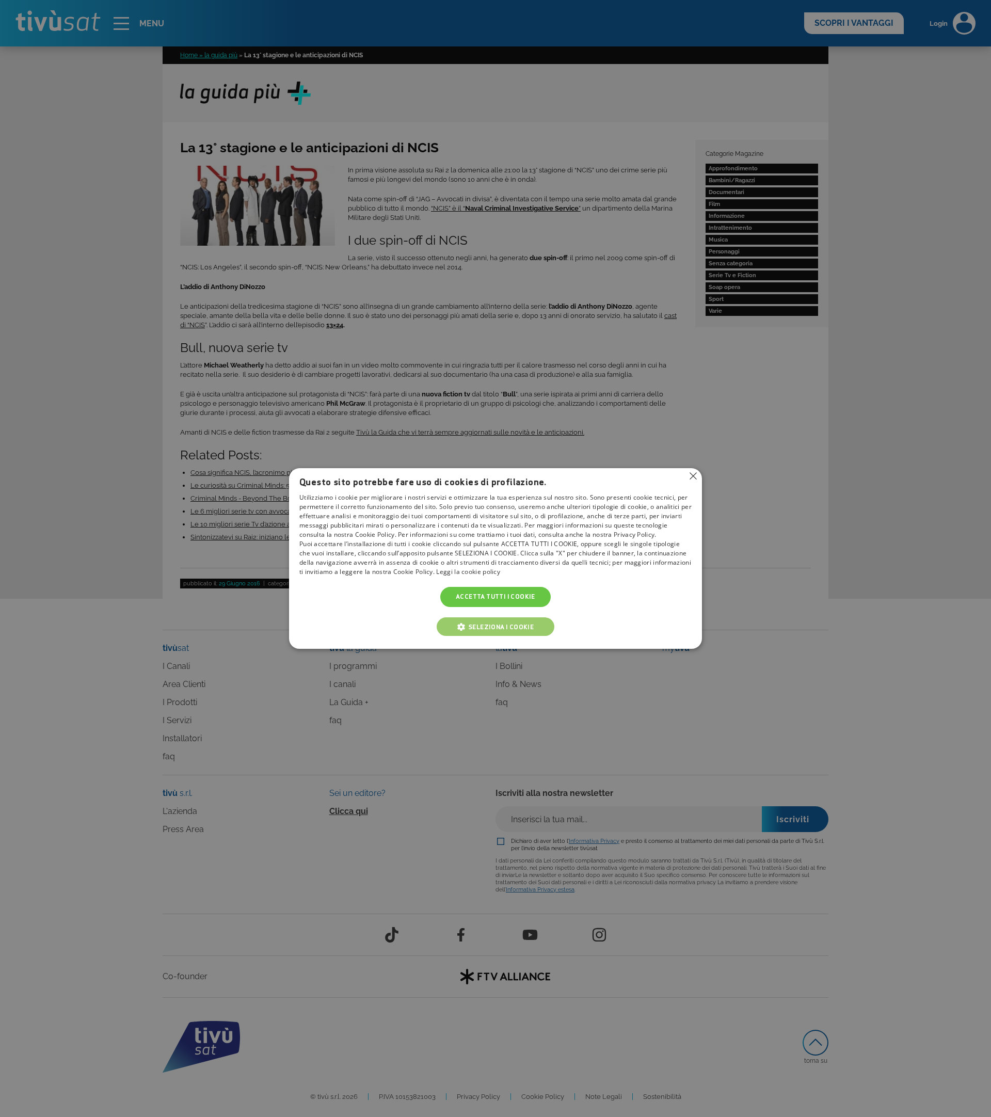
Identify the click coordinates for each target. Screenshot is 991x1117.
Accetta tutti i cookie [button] (495, 597)
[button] (495, 626)
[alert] (495, 558)
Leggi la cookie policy (468, 572)
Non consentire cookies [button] (693, 476)
